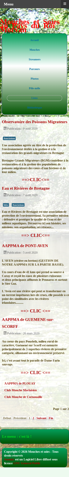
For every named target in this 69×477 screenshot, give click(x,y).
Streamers (34, 59)
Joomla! (9, 459)
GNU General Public (26, 463)
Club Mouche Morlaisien (20, 390)
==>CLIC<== (35, 179)
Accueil (34, 40)
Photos (35, 78)
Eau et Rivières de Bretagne (26, 188)
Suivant (41, 418)
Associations (9, 138)
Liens (34, 98)
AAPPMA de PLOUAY (19, 383)
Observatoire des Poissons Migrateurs (34, 121)
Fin (51, 418)
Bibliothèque (34, 107)
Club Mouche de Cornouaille (23, 397)
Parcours (34, 69)
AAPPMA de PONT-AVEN (25, 245)
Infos (6, 205)
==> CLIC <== (35, 310)
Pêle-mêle (34, 88)
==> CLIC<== (35, 235)
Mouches (35, 49)
